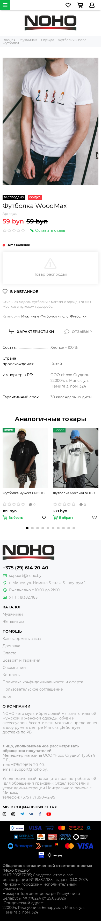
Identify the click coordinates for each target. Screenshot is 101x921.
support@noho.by (25, 575)
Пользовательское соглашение (33, 689)
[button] (27, 528)
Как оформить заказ (22, 638)
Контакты (11, 674)
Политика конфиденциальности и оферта (43, 682)
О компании (14, 667)
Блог (7, 696)
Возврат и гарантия (21, 660)
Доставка (11, 646)
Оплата (9, 653)
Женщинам (13, 621)
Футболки (78, 316)
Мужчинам (30, 316)
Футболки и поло (54, 316)
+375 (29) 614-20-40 (25, 568)
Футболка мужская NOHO (24, 493)
